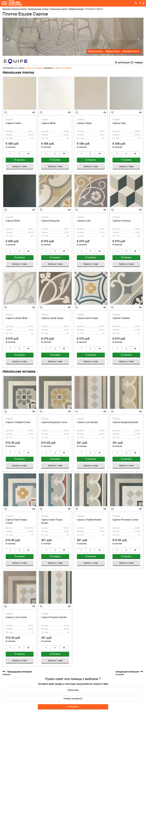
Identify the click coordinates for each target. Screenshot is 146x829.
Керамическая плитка (38, 9)
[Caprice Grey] (126, 93)
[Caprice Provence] (126, 190)
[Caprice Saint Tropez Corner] (19, 489)
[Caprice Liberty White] (19, 288)
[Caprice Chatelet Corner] (19, 392)
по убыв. (28, 67)
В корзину (19, 159)
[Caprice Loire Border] (91, 392)
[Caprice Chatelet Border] (91, 489)
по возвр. (38, 67)
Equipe (116, 51)
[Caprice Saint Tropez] (91, 288)
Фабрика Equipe (76, 9)
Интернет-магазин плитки (15, 9)
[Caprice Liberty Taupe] (55, 288)
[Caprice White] (55, 93)
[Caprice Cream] (19, 93)
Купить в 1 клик (20, 166)
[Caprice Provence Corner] (126, 489)
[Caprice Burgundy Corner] (55, 392)
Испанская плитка (58, 9)
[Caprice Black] (19, 190)
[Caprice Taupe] (91, 93)
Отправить (73, 706)
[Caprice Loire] (91, 190)
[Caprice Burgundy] (55, 190)
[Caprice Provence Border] (55, 587)
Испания (99, 51)
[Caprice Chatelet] (126, 288)
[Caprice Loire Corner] (19, 587)
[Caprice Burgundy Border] (126, 392)
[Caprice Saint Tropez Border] (55, 489)
